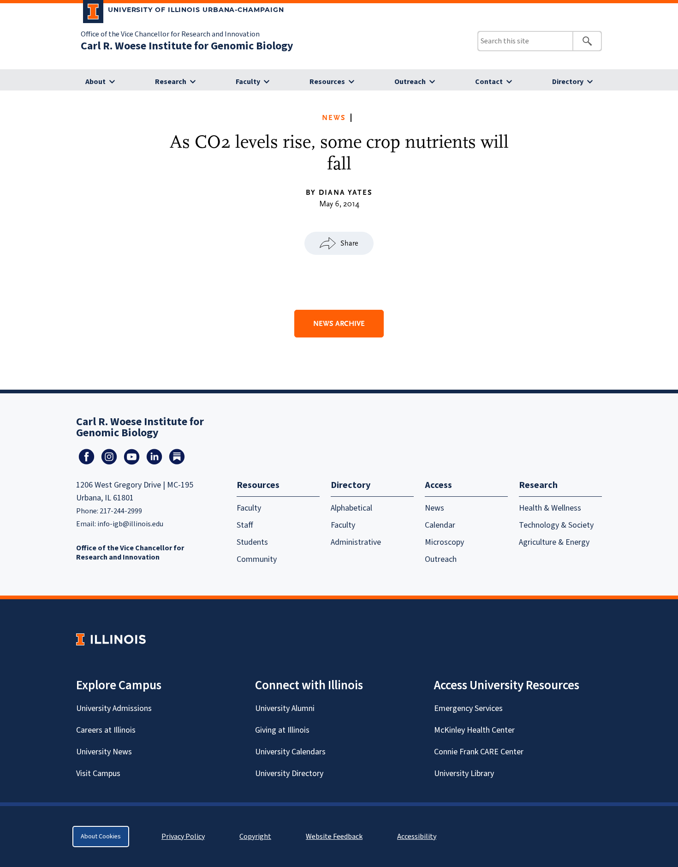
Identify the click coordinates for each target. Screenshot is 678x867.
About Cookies (101, 836)
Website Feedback (335, 836)
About (95, 82)
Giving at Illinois (282, 730)
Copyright (255, 836)
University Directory (289, 773)
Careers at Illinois (106, 730)
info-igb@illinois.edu (130, 524)
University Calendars (290, 752)
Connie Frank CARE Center (478, 752)
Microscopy (444, 542)
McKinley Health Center (474, 730)
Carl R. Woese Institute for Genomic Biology (187, 46)
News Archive (339, 323)
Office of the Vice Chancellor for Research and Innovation (170, 34)
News (334, 118)
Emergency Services (468, 708)
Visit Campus (98, 773)
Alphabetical (351, 508)
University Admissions (114, 708)
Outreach (410, 82)
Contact (489, 82)
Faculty (248, 82)
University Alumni (285, 708)
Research (170, 82)
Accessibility (416, 836)
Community (257, 559)
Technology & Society (556, 525)
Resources (327, 82)
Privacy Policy (183, 836)
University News (104, 752)
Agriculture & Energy (554, 542)
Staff (245, 525)
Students (252, 542)
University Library (464, 773)
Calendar (440, 525)
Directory (567, 82)
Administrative (356, 542)
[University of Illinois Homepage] (111, 639)
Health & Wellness (550, 508)
